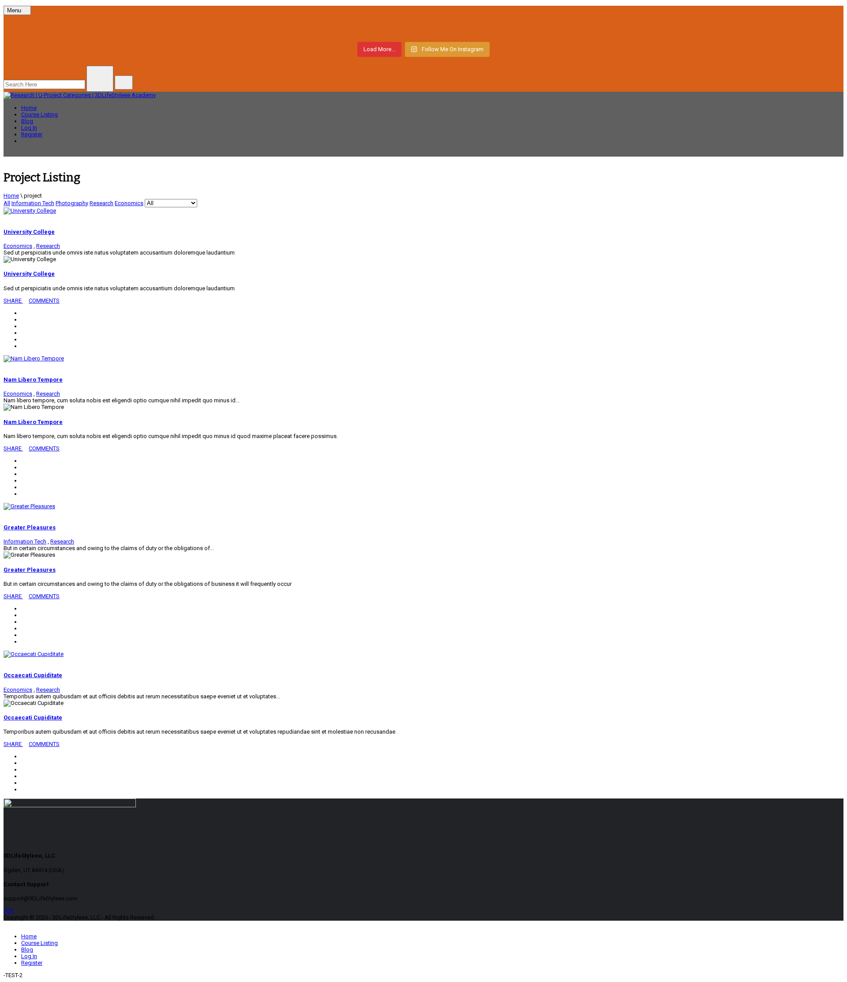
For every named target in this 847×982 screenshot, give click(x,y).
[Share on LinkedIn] (23, 326)
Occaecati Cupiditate (33, 675)
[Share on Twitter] (23, 319)
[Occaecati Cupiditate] (34, 654)
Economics (129, 203)
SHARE (13, 300)
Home (29, 108)
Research (101, 203)
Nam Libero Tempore (33, 379)
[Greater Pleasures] (29, 506)
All (7, 203)
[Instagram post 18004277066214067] (146, 27)
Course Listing (39, 114)
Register (31, 134)
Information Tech (32, 203)
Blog (27, 121)
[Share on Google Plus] (23, 333)
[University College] (30, 210)
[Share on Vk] (23, 339)
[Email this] (23, 346)
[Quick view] (6, 217)
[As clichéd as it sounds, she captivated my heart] (700, 27)
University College (29, 232)
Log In (29, 127)
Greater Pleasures (30, 527)
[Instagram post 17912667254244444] (423, 27)
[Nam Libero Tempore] (34, 358)
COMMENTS (44, 300)
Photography (72, 203)
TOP (9, 910)
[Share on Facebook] (23, 313)
